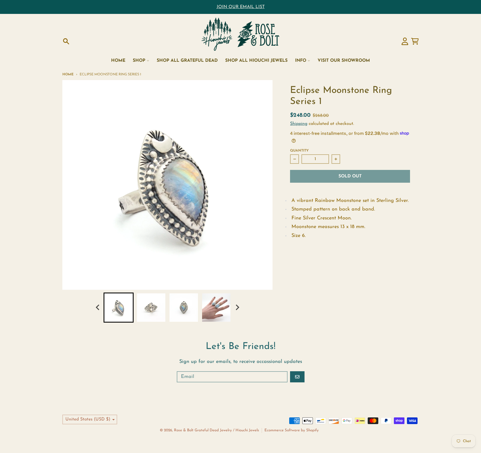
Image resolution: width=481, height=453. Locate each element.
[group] (119, 308)
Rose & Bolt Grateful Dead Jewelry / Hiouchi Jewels (216, 430)
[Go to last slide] (98, 307)
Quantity (299, 150)
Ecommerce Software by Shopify (291, 430)
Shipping (298, 124)
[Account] (405, 41)
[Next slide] (237, 307)
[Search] (66, 41)
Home (67, 74)
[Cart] (415, 41)
